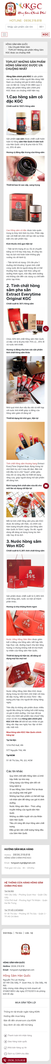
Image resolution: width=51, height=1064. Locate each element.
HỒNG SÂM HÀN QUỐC (17, 44)
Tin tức (18, 933)
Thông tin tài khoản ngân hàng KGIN (22, 1011)
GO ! (41, 26)
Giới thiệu (7, 933)
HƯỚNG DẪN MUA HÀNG (18, 849)
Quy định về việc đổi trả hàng (18, 1024)
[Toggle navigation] (4, 34)
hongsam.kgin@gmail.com (23, 863)
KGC (46, 34)
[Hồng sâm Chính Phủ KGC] (25, 8)
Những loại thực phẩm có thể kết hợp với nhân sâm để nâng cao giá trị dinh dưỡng (26, 799)
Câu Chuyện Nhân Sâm (19, 47)
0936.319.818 (33, 20)
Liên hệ (29, 933)
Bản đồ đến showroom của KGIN (20, 1020)
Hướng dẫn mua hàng (14, 1016)
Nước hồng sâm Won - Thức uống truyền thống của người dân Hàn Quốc (25, 809)
